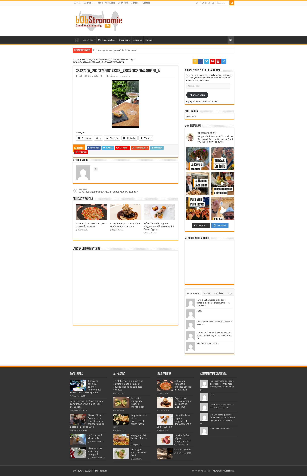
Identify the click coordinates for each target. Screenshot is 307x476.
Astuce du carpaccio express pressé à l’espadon (91, 225)
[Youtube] (209, 3)
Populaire (218, 293)
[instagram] (212, 3)
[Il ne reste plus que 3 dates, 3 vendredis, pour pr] (222, 158)
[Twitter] (203, 3)
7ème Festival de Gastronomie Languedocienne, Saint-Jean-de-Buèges (86, 404)
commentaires (193, 293)
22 (84, 396)
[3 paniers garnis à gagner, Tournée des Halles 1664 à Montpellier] (78, 385)
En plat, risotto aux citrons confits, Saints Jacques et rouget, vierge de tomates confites (128, 385)
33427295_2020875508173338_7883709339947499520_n (108, 59)
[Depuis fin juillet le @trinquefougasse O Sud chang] (222, 183)
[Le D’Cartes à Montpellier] (78, 439)
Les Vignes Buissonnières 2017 (138, 452)
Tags (229, 293)
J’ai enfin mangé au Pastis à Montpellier (137, 402)
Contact (146, 3)
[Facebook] (200, 3)
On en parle (123, 3)
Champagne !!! (182, 449)
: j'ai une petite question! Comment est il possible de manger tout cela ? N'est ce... (214, 335)
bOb (80, 76)
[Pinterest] (206, 3)
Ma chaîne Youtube (106, 3)
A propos (135, 3)
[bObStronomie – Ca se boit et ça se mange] (99, 21)
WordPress (229, 471)
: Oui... (199, 311)
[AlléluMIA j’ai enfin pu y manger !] (78, 452)
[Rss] (197, 3)
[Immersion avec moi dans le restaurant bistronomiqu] (197, 158)
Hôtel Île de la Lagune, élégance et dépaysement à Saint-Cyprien (159, 226)
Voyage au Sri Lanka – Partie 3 (139, 438)
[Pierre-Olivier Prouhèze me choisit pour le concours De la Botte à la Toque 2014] (78, 419)
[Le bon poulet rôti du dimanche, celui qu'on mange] (197, 183)
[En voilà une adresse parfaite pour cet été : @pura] (197, 208)
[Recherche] (231, 2)
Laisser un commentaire (120, 76)
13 (86, 410)
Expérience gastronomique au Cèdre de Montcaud (114, 50)
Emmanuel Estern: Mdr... (207, 343)
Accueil (77, 3)
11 (86, 430)
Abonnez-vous (197, 95)
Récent (207, 293)
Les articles (88, 3)
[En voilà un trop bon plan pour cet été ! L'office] (222, 208)
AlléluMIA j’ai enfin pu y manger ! (95, 451)
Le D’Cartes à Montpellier (95, 437)
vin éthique (191, 116)
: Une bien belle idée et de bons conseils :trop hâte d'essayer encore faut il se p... (213, 303)
